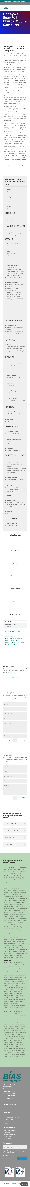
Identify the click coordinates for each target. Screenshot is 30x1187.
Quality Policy (7, 1132)
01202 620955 (8, 1)
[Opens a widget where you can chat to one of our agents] (24, 1184)
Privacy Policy (7, 1136)
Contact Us (7, 1115)
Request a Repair (8, 666)
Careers (6, 1121)
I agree (6, 1155)
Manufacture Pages (10, 624)
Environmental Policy (9, 1134)
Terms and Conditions (10, 1130)
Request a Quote (8, 1119)
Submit (22, 740)
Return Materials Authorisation (12, 1117)
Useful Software (9, 627)
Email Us (10, 1098)
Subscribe (21, 1158)
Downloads (8, 622)
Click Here (15, 678)
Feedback (6, 1123)
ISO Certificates (8, 1138)
